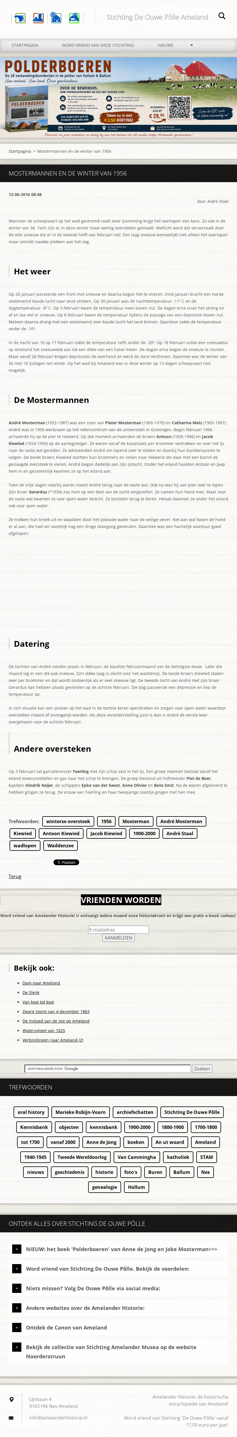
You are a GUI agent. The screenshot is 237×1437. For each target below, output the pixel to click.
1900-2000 (144, 833)
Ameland (205, 1142)
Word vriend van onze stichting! (98, 45)
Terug (15, 876)
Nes (205, 1172)
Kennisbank (34, 1127)
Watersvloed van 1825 (44, 1030)
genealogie (104, 1187)
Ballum (181, 1172)
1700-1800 (206, 1127)
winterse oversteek (68, 821)
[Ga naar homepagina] (47, 13)
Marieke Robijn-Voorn (80, 1112)
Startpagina (25, 45)
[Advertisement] (118, 597)
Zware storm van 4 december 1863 (56, 1011)
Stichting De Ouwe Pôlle (192, 1112)
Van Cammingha (137, 1157)
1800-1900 (173, 1127)
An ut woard (169, 1142)
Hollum (136, 1187)
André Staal (179, 833)
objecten (69, 1127)
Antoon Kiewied (61, 833)
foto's (130, 1172)
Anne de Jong (101, 1142)
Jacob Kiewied (106, 833)
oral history (31, 1112)
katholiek (178, 1157)
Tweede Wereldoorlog (82, 1157)
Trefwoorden (23, 821)
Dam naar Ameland (41, 983)
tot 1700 (30, 1142)
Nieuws (165, 45)
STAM (206, 1157)
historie (104, 1172)
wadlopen (25, 845)
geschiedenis (69, 1172)
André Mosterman (181, 821)
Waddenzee (60, 845)
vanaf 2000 (63, 1142)
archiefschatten (135, 1112)
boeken (136, 1142)
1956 (106, 821)
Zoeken (222, 17)
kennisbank (103, 1127)
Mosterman (136, 821)
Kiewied (23, 833)
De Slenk (31, 992)
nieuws (35, 1172)
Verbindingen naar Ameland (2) (53, 1040)
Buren (155, 1172)
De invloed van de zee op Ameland (56, 1021)
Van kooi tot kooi (38, 1002)
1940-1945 (35, 1157)
